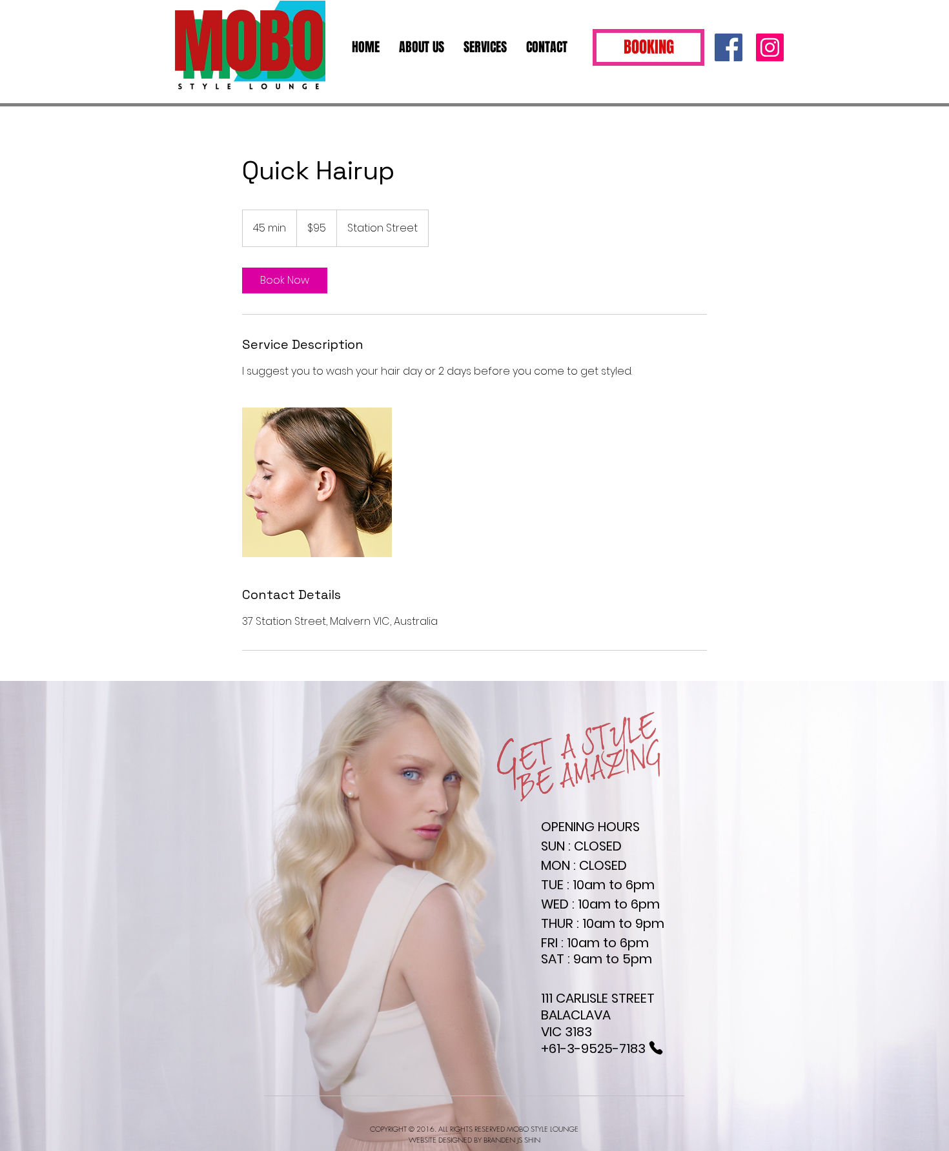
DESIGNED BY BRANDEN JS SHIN (489, 1140)
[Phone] (655, 1048)
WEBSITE (423, 1140)
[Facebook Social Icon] (728, 47)
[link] (284, 280)
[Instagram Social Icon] (770, 47)
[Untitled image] (317, 482)
